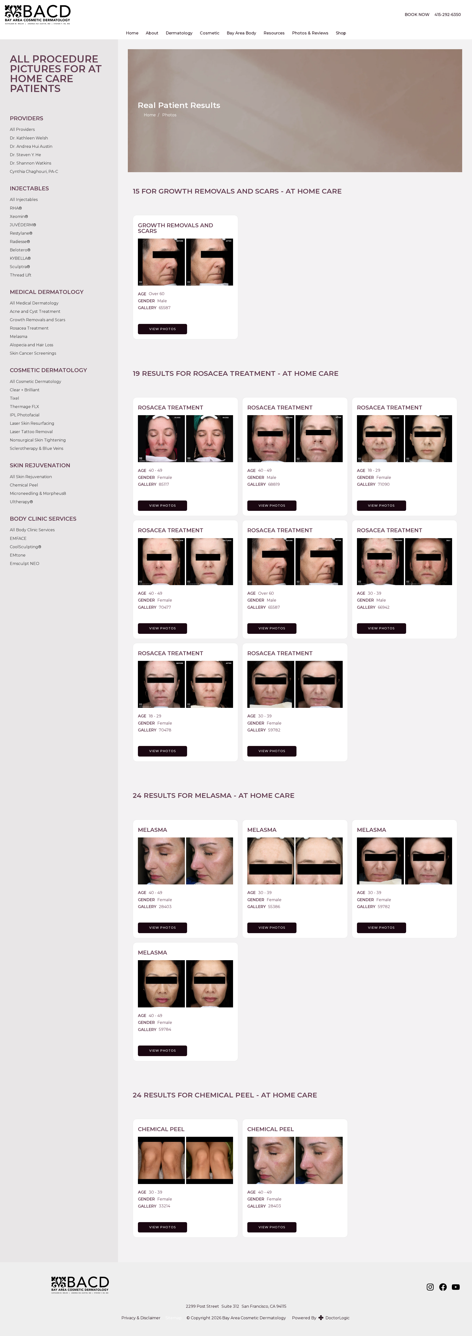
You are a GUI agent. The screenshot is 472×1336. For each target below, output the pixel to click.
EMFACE (18, 538)
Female (164, 477)
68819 (274, 484)
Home (132, 33)
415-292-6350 (447, 14)
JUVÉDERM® (23, 225)
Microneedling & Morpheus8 (38, 493)
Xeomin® (19, 216)
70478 (165, 730)
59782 (274, 730)
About (152, 33)
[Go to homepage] (198, 14)
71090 (384, 484)
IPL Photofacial (25, 415)
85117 (164, 484)
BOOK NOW (417, 14)
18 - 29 (374, 470)
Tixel (14, 398)
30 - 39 (374, 593)
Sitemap (173, 1318)
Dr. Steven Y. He (25, 154)
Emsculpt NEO (24, 563)
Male (162, 301)
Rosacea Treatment (234, 373)
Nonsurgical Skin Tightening (38, 440)
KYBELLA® (20, 258)
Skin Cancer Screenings (33, 353)
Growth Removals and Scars (219, 191)
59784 (165, 1029)
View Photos (162, 329)
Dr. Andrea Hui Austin (31, 146)
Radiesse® (20, 241)
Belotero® (20, 250)
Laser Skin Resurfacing (32, 423)
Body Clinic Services (35, 530)
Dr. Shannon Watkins (30, 163)
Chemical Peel (224, 1095)
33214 (164, 1206)
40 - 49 (155, 470)
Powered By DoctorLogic (321, 1318)
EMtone (18, 555)
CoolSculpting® (25, 547)
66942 (384, 607)
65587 (165, 308)
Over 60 (156, 294)
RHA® (16, 208)
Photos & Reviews (310, 33)
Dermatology (179, 33)
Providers (25, 129)
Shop (341, 33)
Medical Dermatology (37, 303)
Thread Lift (20, 275)
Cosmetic (209, 33)
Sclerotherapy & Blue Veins (36, 448)
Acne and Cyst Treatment (35, 311)
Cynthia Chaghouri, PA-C (34, 171)
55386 (274, 907)
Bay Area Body (241, 33)
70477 (165, 607)
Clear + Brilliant (25, 390)
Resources (274, 33)
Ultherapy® (21, 502)
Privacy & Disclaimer (141, 1318)
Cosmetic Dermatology (38, 382)
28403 (165, 907)
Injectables (27, 199)
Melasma (213, 795)
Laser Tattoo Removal (31, 431)
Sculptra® (20, 266)
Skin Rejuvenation (34, 477)
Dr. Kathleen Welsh (29, 138)
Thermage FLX (24, 406)
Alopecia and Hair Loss (31, 345)
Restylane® (21, 233)
